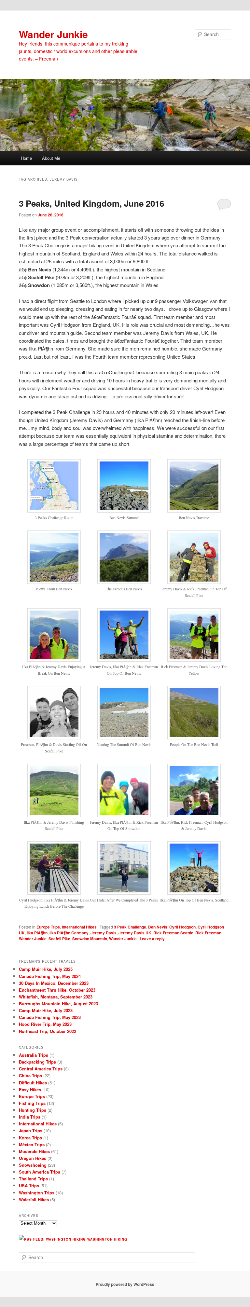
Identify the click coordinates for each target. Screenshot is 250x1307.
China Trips (30, 1075)
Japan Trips (30, 1130)
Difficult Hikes (33, 1083)
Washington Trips (36, 1193)
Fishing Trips (32, 1103)
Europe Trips (48, 927)
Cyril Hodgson (182, 927)
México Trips (32, 1144)
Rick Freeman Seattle (173, 933)
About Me (51, 158)
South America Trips (39, 1172)
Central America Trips (40, 1069)
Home (26, 158)
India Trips (29, 1117)
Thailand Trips (33, 1179)
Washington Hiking (107, 1239)
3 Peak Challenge (130, 927)
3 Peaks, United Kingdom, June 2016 (91, 203)
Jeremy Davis (103, 933)
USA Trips (29, 1185)
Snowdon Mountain (89, 939)
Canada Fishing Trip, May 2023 (50, 1017)
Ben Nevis (157, 927)
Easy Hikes (30, 1089)
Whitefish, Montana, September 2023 (55, 997)
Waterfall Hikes (34, 1199)
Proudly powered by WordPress (125, 1284)
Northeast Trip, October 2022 (47, 1031)
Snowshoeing (33, 1165)
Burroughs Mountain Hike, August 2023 (58, 1003)
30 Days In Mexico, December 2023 (54, 983)
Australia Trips (33, 1055)
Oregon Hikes (32, 1158)
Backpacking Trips (37, 1062)
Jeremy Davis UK (134, 933)
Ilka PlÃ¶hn (37, 933)
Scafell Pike (59, 939)
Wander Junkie (53, 34)
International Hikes (79, 927)
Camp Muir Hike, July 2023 (46, 1010)
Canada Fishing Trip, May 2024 (50, 976)
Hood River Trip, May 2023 (45, 1024)
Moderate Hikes (34, 1151)
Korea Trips (30, 1138)
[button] (54, 493)
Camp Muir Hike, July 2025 (46, 969)
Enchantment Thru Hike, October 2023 (57, 990)
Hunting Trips (32, 1110)
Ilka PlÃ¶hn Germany (69, 933)
